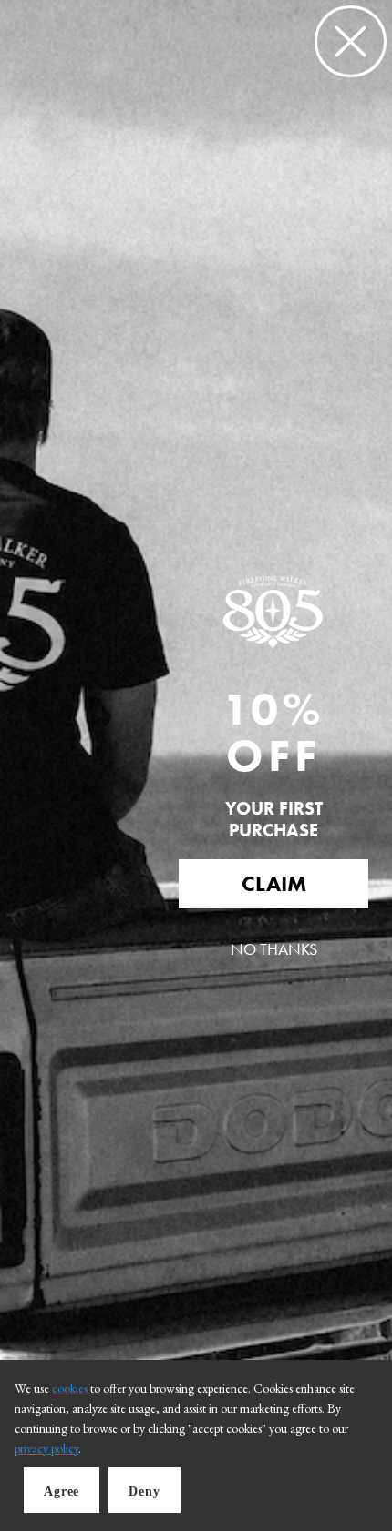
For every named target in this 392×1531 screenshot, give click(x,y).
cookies (70, 1388)
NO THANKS (274, 949)
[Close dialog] (350, 41)
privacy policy (46, 1448)
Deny (144, 1491)
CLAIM (274, 883)
